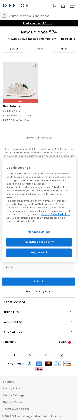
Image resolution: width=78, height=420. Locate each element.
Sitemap (8, 381)
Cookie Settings (13, 395)
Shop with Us (13, 331)
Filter (64, 48)
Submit (38, 281)
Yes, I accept (39, 252)
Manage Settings (39, 232)
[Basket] (61, 6)
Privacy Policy (12, 388)
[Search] (4, 16)
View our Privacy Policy (38, 291)
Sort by (14, 48)
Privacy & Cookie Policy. (55, 214)
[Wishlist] (52, 6)
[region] (39, 210)
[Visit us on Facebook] (15, 354)
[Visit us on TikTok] (62, 354)
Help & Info (11, 312)
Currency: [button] (34, 342)
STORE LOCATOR (14, 302)
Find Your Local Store (37, 23)
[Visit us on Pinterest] (31, 354)
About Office (13, 322)
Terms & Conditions (16, 409)
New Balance (12, 106)
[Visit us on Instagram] (47, 354)
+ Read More (67, 38)
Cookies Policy (12, 402)
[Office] (16, 5)
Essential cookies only (39, 242)
